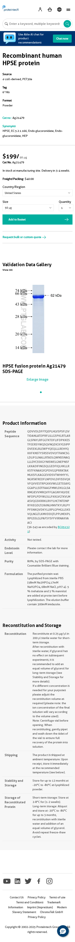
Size (5, 202)
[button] (63, 931)
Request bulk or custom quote (22, 237)
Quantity (65, 202)
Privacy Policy (36, 897)
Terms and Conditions (29, 902)
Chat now (62, 38)
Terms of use (57, 897)
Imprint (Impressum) (40, 907)
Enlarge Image (37, 379)
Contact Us (17, 897)
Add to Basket (17, 219)
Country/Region (13, 187)
